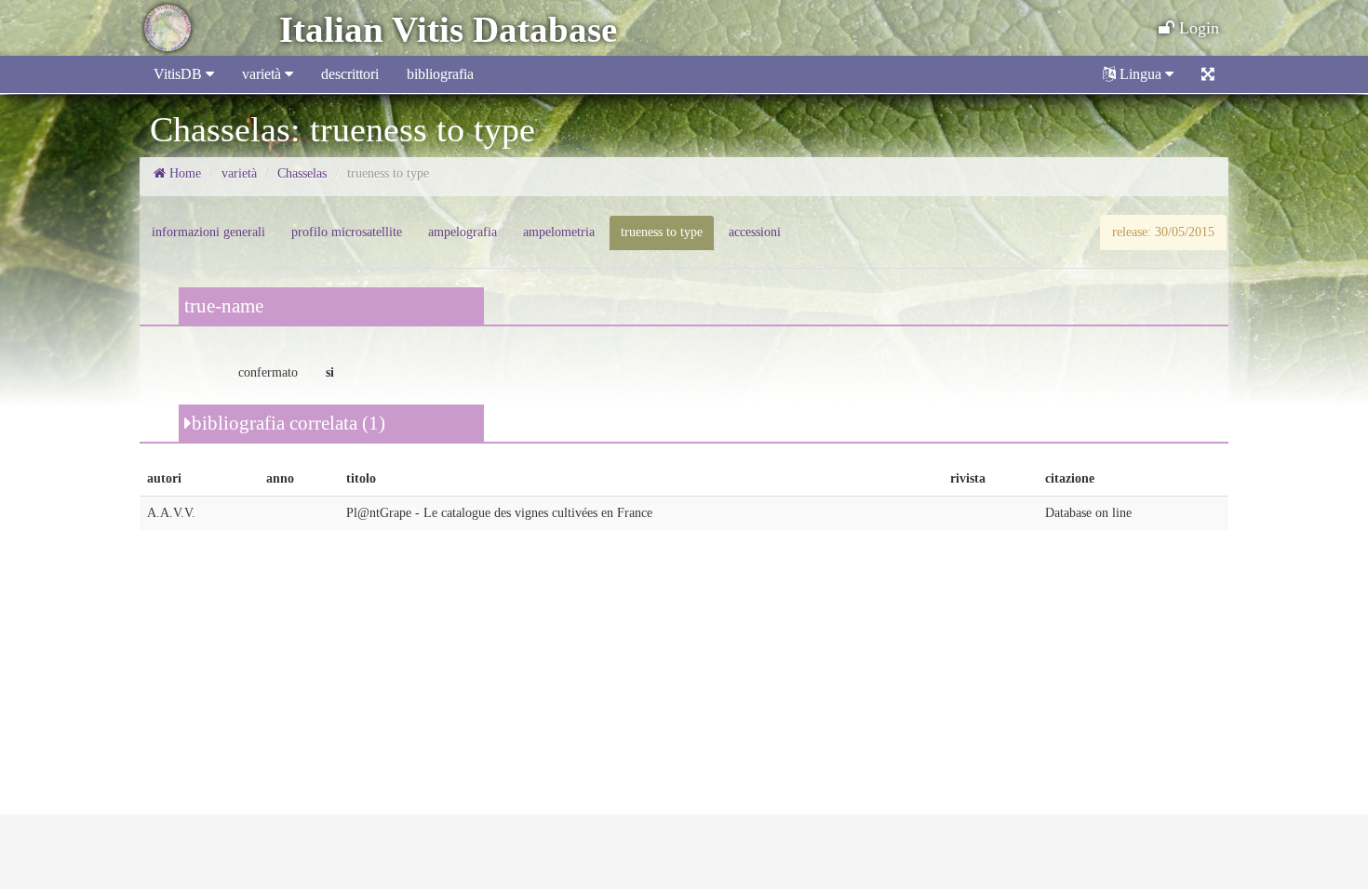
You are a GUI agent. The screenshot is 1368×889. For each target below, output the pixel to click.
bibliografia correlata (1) (288, 423)
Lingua (1140, 74)
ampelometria (559, 232)
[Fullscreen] (1207, 74)
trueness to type (662, 232)
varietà (263, 74)
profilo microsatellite (346, 232)
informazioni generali (208, 232)
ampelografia (462, 232)
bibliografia (440, 74)
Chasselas (302, 173)
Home (183, 173)
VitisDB (180, 74)
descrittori (350, 74)
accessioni (755, 232)
